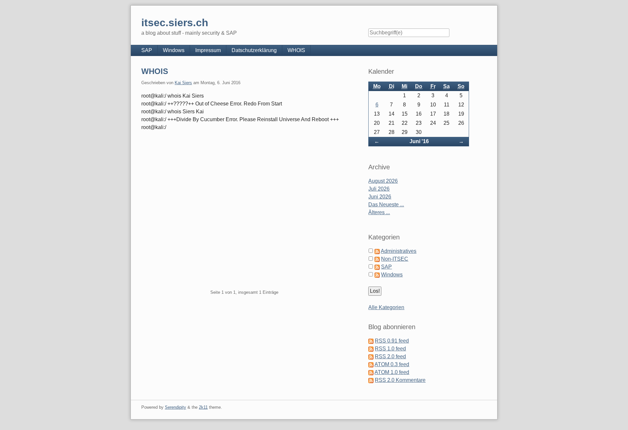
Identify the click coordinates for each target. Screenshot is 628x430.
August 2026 (383, 181)
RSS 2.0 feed (390, 356)
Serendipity (175, 407)
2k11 (203, 407)
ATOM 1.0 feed (392, 372)
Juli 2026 (379, 189)
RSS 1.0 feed (390, 348)
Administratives (398, 251)
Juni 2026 (379, 196)
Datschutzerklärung (254, 50)
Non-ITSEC (394, 259)
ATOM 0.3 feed (392, 364)
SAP (146, 50)
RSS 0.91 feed (392, 341)
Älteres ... (379, 212)
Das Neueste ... (386, 204)
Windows (173, 50)
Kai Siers (183, 82)
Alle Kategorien (386, 307)
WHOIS (296, 50)
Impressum (208, 50)
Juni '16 (419, 141)
